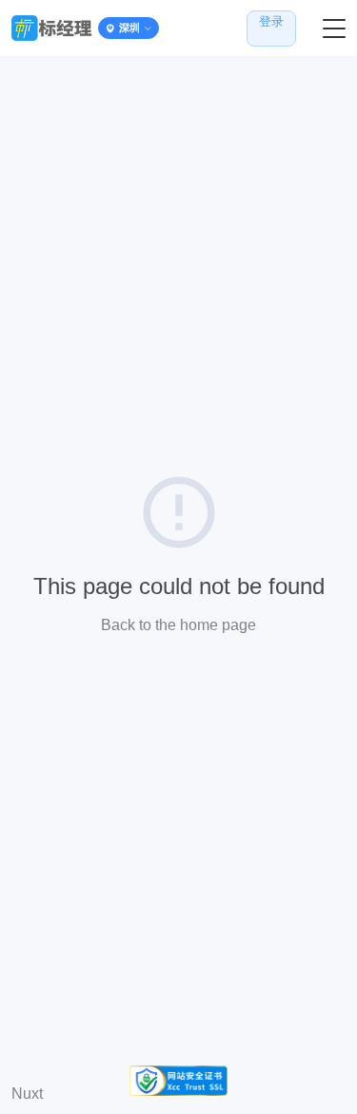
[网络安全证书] (178, 1081)
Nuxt (27, 1093)
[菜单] (334, 28)
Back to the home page (178, 625)
